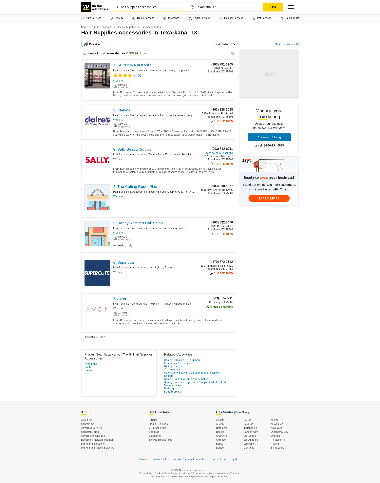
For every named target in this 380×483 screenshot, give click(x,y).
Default (227, 44)
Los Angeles (250, 439)
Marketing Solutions (93, 443)
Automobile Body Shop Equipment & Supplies (192, 372)
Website (118, 80)
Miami (274, 419)
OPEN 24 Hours (136, 53)
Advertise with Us (91, 427)
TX (94, 27)
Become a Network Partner (97, 439)
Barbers (169, 267)
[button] (291, 7)
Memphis (248, 447)
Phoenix (275, 443)
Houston (248, 423)
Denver (220, 447)
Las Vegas (249, 435)
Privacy (143, 459)
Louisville (249, 443)
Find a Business (158, 423)
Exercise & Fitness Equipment (167, 303)
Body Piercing (194, 115)
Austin (220, 423)
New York (276, 427)
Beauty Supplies (126, 27)
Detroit (247, 419)
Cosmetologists (173, 369)
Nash (88, 367)
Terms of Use (218, 459)
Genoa (88, 370)
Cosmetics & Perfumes (181, 191)
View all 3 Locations (221, 152)
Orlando (275, 435)
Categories (155, 435)
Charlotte (221, 435)
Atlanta (220, 419)
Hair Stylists (156, 267)
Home (84, 27)
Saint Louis (277, 447)
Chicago (221, 439)
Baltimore (221, 427)
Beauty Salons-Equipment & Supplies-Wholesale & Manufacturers (195, 384)
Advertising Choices (93, 435)
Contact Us (87, 423)
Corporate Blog (90, 431)
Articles (153, 419)
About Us (86, 419)
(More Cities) (241, 412)
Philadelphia (278, 439)
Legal (233, 459)
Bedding (169, 388)
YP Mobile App (157, 427)
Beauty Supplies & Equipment (185, 70)
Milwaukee (277, 423)
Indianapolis (250, 427)
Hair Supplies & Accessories (130, 70)
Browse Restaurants (161, 439)
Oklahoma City (279, 431)
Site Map (154, 431)
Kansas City (250, 431)
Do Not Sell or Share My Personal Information (179, 459)
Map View (94, 44)
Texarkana (106, 27)
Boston (220, 431)
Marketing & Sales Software (97, 447)
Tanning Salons (176, 228)
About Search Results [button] (287, 44)
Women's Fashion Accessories (167, 115)
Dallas (219, 443)
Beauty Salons (157, 70)
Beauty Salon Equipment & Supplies (170, 154)
